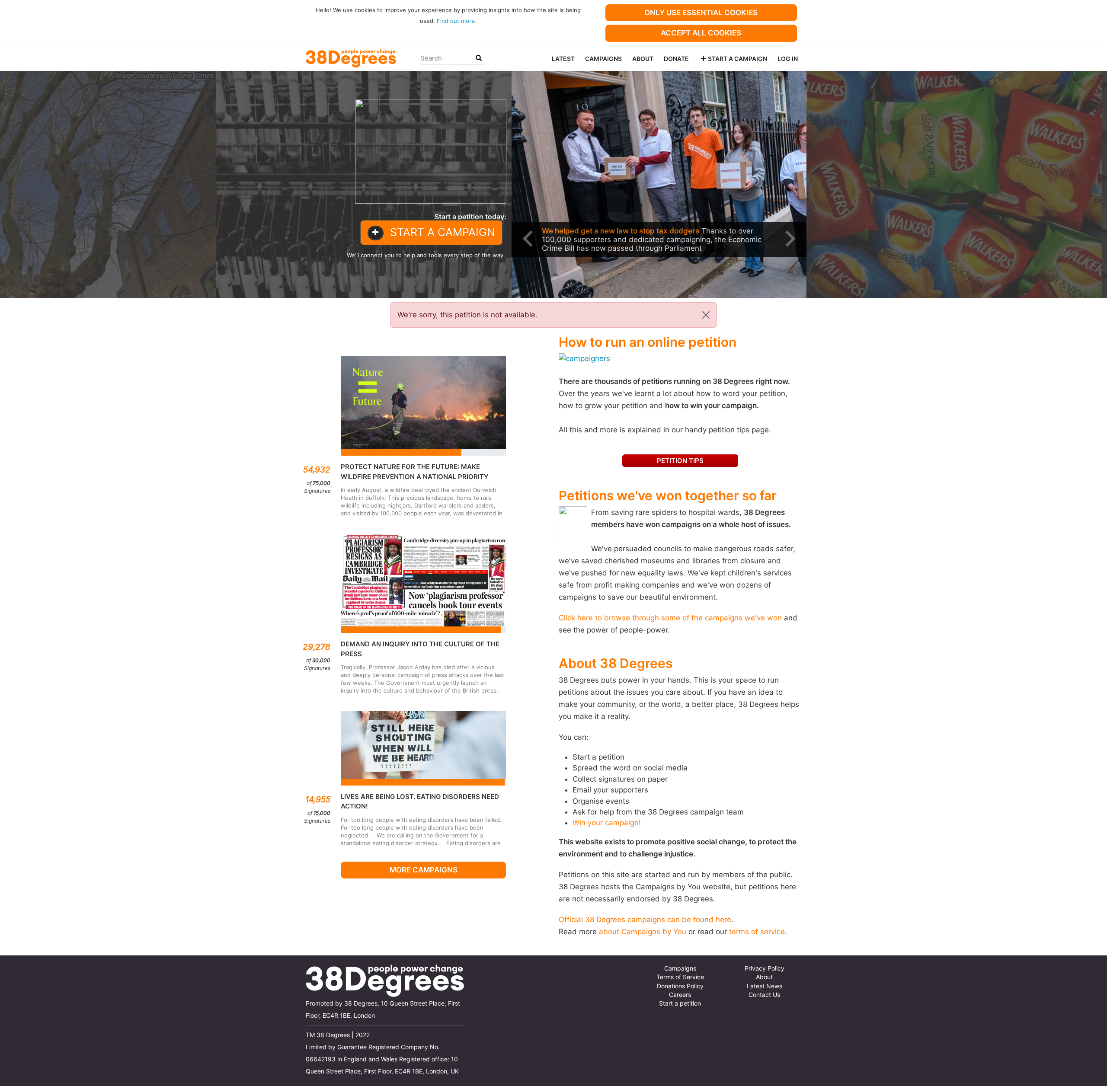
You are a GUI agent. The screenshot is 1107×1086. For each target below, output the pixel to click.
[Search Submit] (478, 58)
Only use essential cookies (701, 12)
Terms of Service (680, 977)
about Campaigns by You (642, 931)
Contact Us (764, 994)
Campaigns (603, 58)
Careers (680, 994)
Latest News (764, 986)
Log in (787, 58)
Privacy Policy (764, 968)
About (642, 58)
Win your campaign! (607, 822)
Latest (563, 58)
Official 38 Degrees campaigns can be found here (645, 919)
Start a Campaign (737, 58)
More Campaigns (424, 870)
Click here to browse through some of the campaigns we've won (670, 617)
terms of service (757, 931)
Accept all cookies (701, 33)
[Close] (706, 315)
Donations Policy (680, 986)
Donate (676, 58)
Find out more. (457, 20)
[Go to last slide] (529, 238)
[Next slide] (789, 238)
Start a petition (680, 1003)
